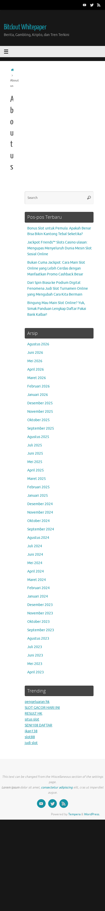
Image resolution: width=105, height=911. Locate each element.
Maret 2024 (36, 580)
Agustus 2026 (38, 344)
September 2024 (40, 529)
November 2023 (40, 613)
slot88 (30, 737)
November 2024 (40, 512)
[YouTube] (84, 4)
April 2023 (35, 672)
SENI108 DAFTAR (38, 725)
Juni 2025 (35, 453)
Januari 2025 (37, 495)
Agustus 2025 (38, 437)
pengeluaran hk (37, 702)
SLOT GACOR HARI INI (42, 708)
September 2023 (40, 630)
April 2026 (35, 369)
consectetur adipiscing (57, 787)
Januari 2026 (37, 395)
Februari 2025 (38, 487)
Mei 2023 (34, 664)
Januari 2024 (37, 596)
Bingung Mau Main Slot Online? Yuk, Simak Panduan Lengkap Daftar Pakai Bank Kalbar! (56, 309)
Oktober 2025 (38, 420)
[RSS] (98, 4)
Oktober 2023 (38, 622)
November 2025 (40, 411)
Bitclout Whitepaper (25, 27)
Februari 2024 (38, 588)
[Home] (12, 70)
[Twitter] (91, 4)
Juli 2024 (34, 546)
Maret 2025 (36, 479)
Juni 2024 (35, 554)
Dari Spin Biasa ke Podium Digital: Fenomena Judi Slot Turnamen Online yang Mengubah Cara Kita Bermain (57, 289)
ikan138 (31, 731)
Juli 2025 (34, 445)
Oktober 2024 (38, 521)
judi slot (31, 743)
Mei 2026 (34, 361)
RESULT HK (33, 713)
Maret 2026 (36, 378)
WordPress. (92, 814)
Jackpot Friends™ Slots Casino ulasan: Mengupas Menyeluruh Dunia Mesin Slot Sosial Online (59, 248)
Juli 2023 (34, 647)
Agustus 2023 (38, 638)
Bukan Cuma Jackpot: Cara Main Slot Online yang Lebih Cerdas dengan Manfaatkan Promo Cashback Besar (56, 268)
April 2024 (35, 571)
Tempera (74, 814)
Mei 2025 (34, 462)
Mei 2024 (34, 563)
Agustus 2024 (38, 538)
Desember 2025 (40, 403)
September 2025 (40, 428)
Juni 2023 (35, 655)
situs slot (32, 719)
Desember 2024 (40, 504)
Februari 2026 (38, 386)
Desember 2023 (40, 605)
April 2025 (35, 470)
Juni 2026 (35, 352)
